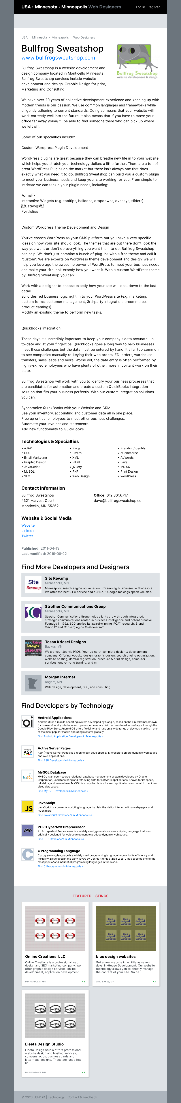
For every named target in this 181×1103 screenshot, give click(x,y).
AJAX (28, 448)
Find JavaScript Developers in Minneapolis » (65, 815)
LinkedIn (28, 530)
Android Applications (55, 718)
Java (124, 462)
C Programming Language (59, 851)
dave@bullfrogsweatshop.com (119, 500)
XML (75, 457)
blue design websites (116, 956)
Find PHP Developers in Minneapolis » (61, 839)
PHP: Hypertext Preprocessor (61, 827)
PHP (75, 471)
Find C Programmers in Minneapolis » (60, 866)
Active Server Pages (54, 748)
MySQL (29, 471)
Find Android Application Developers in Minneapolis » (70, 736)
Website (28, 525)
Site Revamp (56, 578)
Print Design (129, 471)
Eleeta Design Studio (44, 1044)
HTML (76, 462)
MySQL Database (52, 772)
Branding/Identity (133, 448)
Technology (56, 1097)
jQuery (77, 467)
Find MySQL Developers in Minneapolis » (63, 791)
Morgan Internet (60, 677)
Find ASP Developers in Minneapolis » (61, 760)
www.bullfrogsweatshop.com (58, 57)
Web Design (81, 476)
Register (154, 7)
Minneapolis (91, 7)
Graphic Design (35, 462)
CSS (27, 453)
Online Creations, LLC (45, 956)
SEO (27, 476)
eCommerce (129, 453)
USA (26, 7)
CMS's (76, 453)
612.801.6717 (117, 495)
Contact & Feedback (82, 1097)
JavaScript (32, 467)
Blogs (76, 448)
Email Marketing (35, 457)
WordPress (128, 476)
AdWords (127, 457)
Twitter (27, 536)
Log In (140, 7)
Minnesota (46, 7)
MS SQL (126, 467)
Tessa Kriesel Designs (65, 642)
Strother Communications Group (75, 606)
